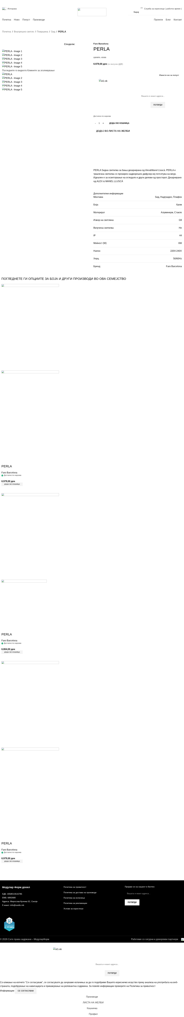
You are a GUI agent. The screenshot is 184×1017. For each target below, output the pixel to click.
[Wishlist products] (177, 12)
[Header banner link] (92, 508)
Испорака (12, 8)
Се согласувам (26, 991)
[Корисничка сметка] (172, 12)
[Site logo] (92, 12)
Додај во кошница (119, 123)
